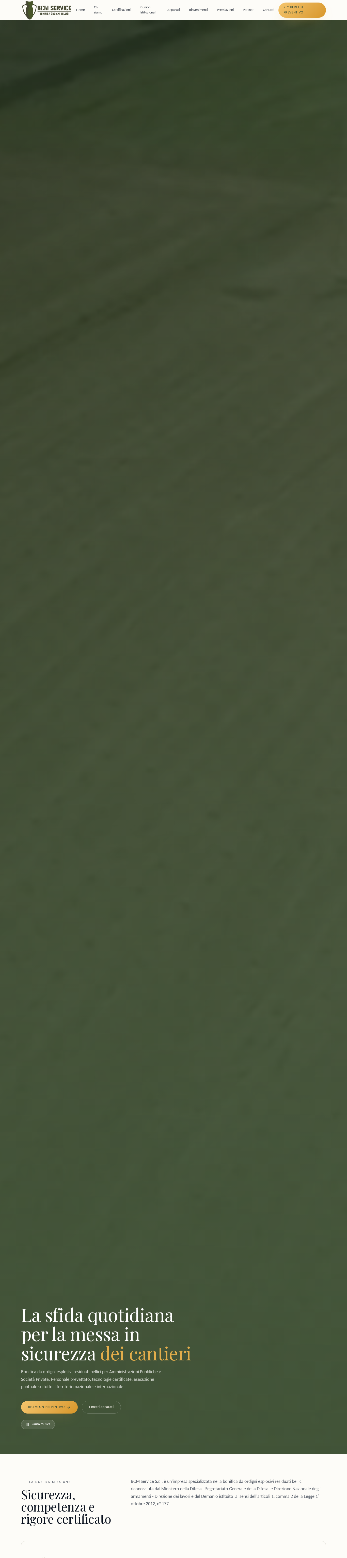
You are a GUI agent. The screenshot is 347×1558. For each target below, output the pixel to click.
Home (80, 10)
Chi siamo (98, 10)
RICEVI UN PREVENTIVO (46, 1407)
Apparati (173, 10)
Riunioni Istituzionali (148, 10)
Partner (248, 10)
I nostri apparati (101, 1407)
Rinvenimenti (198, 10)
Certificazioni (121, 10)
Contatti (268, 10)
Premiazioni (225, 10)
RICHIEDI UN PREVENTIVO (293, 10)
